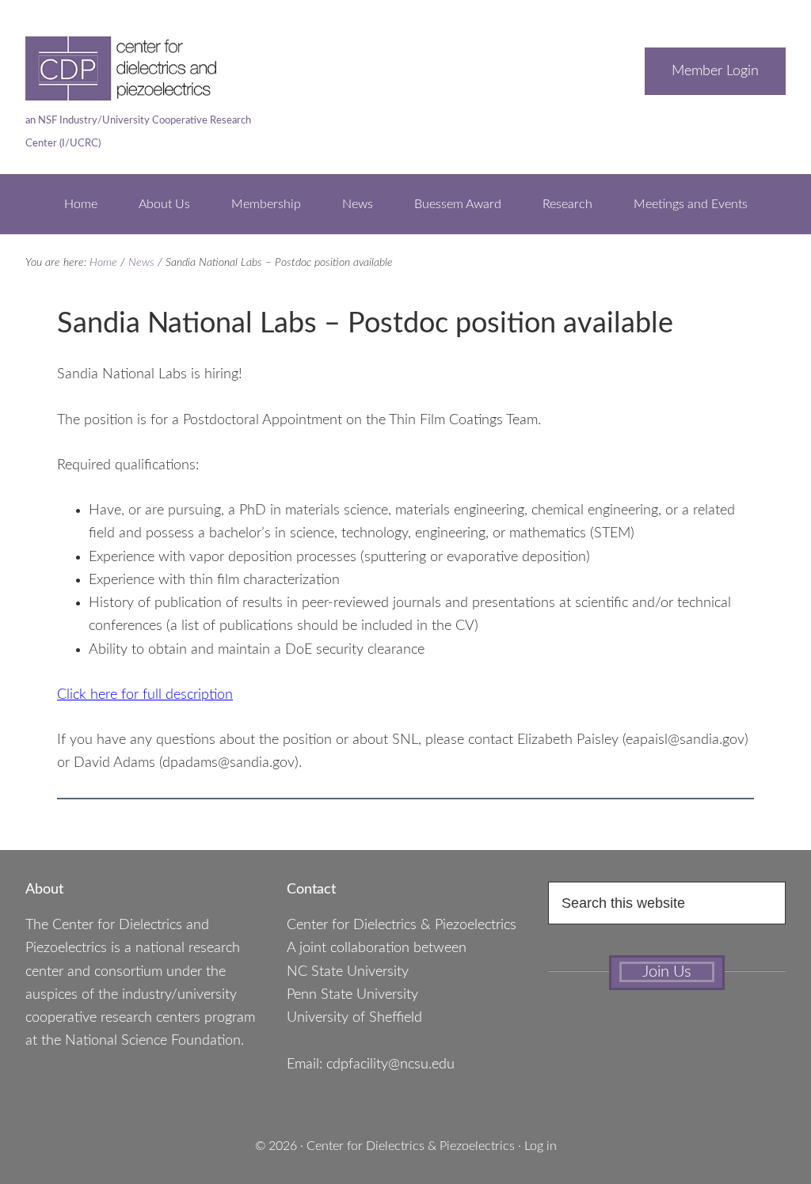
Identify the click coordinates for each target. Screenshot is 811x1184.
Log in (540, 1146)
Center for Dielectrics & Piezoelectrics (411, 1146)
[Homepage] (144, 92)
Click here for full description (145, 695)
